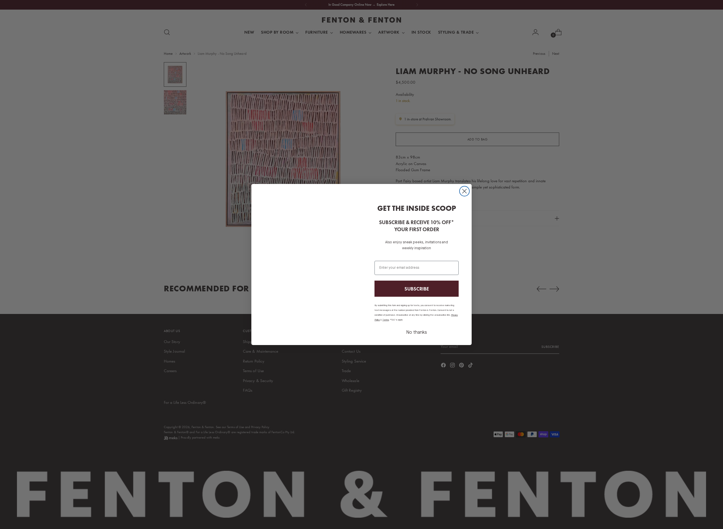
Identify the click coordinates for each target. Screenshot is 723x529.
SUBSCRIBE (416, 288)
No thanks (416, 332)
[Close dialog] (464, 191)
